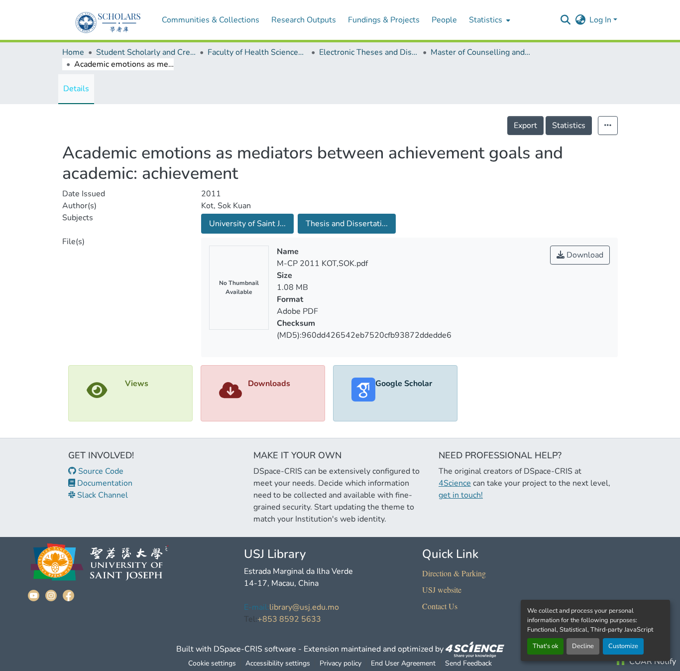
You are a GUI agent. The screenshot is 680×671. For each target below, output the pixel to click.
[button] (565, 20)
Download (584, 255)
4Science (455, 483)
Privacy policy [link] (340, 663)
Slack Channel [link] (101, 495)
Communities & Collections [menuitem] (210, 19)
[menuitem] (488, 20)
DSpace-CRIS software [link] (255, 649)
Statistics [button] (485, 19)
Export (525, 125)
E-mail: (256, 607)
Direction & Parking (454, 573)
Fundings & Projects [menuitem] (384, 19)
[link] (475, 649)
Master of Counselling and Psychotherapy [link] (480, 52)
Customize (623, 646)
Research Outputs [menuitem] (303, 19)
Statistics (568, 125)
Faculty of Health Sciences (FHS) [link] (257, 52)
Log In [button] (601, 19)
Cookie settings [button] (212, 663)
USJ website (441, 589)
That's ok (545, 646)
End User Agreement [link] (403, 663)
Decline (583, 646)
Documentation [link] (103, 483)
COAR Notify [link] (651, 661)
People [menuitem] (444, 19)
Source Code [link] (99, 471)
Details (76, 88)
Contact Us (439, 606)
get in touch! (461, 495)
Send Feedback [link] (468, 663)
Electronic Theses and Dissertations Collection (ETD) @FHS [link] (369, 52)
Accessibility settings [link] (277, 663)
